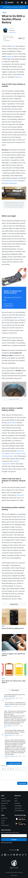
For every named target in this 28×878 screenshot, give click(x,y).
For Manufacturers (19, 810)
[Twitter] (8, 855)
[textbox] (14, 775)
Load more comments (15, 763)
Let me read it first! (7, 842)
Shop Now (8, 305)
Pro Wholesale (18, 805)
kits (24, 517)
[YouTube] (14, 855)
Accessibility (4, 818)
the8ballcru (8, 706)
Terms (2, 823)
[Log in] (25, 2)
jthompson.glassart (10, 756)
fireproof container (12, 181)
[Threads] (23, 855)
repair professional (11, 183)
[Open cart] (21, 2)
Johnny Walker (7, 725)
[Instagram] (11, 855)
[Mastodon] (17, 855)
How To (4, 12)
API (2, 810)
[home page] (9, 2)
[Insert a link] (10, 769)
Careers (3, 805)
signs (14, 46)
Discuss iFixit (4, 803)
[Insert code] (8, 769)
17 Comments (6, 40)
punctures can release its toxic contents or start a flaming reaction (13, 453)
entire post (20, 495)
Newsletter (4, 808)
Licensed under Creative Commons (14, 872)
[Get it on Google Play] (21, 823)
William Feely (8, 735)
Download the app (20, 815)
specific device (11, 422)
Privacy (3, 820)
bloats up (19, 77)
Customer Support (5, 801)
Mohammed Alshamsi (9, 698)
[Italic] (5, 769)
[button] (17, 2)
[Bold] (3, 769)
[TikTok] (2, 855)
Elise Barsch (12, 30)
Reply (6, 699)
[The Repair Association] (26, 855)
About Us (3, 798)
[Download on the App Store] (21, 819)
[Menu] (2, 2)
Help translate (12, 850)
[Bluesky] (20, 855)
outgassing (9, 56)
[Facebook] (5, 855)
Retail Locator (18, 808)
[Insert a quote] (13, 769)
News (16, 801)
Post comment (22, 783)
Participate (17, 803)
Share (20, 38)
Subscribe (14, 839)
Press (16, 798)
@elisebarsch (12, 32)
